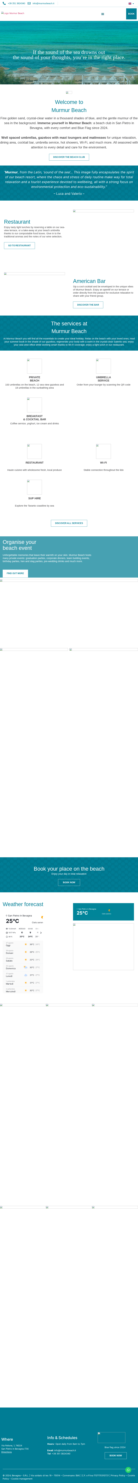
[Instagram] (66, 3)
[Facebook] (62, 3)
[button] (102, 14)
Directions (6, 1452)
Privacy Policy (118, 1475)
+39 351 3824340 (61, 1453)
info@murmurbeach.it (65, 1450)
